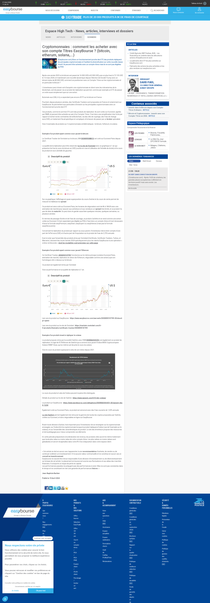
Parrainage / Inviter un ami (74, 583)
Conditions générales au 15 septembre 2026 (130, 523)
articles (61, 37)
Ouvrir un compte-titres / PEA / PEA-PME (74, 550)
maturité (57, 211)
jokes (153, 147)
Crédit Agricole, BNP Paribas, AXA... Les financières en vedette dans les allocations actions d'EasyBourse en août (146, 55)
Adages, (154, 145)
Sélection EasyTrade (74, 523)
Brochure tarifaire (130, 537)
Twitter (55, 486)
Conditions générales (130, 509)
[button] (5, 599)
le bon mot (140, 146)
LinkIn (50, 486)
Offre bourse (74, 517)
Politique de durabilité (130, 578)
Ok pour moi (40, 591)
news (48, 37)
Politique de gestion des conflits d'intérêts (163, 555)
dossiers (92, 37)
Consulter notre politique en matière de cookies (20, 583)
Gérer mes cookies (163, 533)
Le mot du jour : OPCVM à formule (158, 140)
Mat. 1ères (133, 165)
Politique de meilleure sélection (130, 565)
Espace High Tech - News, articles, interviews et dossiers (89, 31)
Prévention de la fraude (163, 523)
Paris (131, 161)
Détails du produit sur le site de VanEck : (74, 398)
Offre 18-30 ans (74, 532)
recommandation (89, 451)
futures (95, 468)
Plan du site (43, 533)
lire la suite (132, 188)
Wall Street (147, 161)
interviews (76, 37)
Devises (159, 161)
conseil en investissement (52, 456)
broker (109, 119)
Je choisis (15, 591)
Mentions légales (163, 515)
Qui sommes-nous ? (43, 514)
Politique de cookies (163, 542)
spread (63, 202)
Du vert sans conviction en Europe (142, 174)
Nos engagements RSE (43, 524)
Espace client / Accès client (74, 569)
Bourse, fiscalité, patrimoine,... (157, 134)
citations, (162, 145)
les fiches (139, 133)
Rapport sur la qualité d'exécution (130, 550)
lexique (138, 140)
